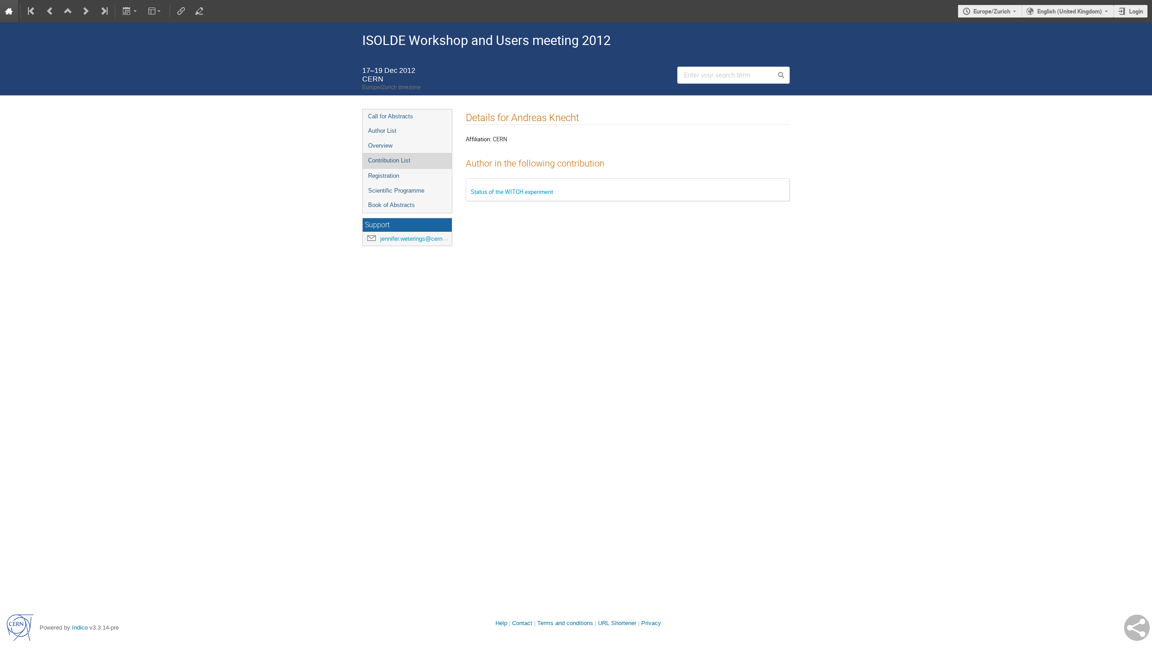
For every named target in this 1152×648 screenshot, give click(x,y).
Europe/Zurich (991, 11)
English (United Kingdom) (1069, 11)
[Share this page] (1137, 627)
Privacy (651, 623)
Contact (522, 623)
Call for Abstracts (390, 116)
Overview (380, 145)
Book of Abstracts (391, 205)
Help (501, 623)
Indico (80, 627)
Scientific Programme (396, 190)
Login (1136, 11)
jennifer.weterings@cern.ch (415, 239)
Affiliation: (478, 139)
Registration (383, 175)
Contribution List (389, 160)
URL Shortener (617, 623)
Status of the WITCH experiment (512, 192)
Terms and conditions (565, 623)
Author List (382, 130)
